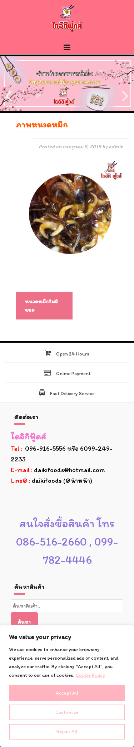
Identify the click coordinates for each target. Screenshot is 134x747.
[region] (67, 686)
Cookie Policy (90, 675)
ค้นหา (24, 622)
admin (116, 146)
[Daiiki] (67, 18)
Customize (67, 712)
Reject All (67, 731)
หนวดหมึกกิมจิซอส (41, 305)
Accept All (67, 693)
